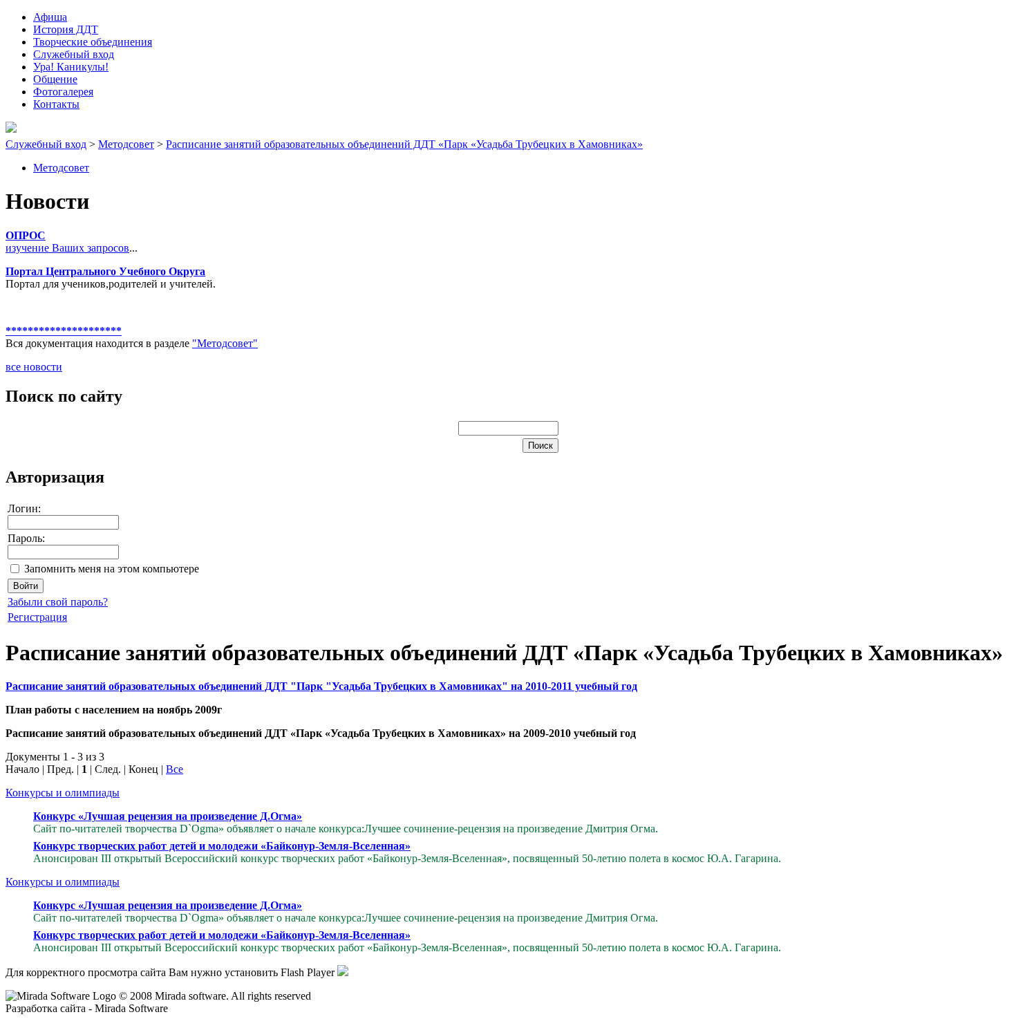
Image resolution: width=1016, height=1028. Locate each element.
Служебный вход (46, 144)
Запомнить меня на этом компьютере (111, 568)
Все (174, 769)
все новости (34, 367)
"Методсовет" (225, 343)
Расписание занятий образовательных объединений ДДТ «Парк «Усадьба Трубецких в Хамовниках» (404, 144)
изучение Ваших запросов (67, 248)
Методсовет (126, 144)
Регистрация (37, 617)
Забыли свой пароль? (58, 602)
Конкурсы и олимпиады (63, 792)
